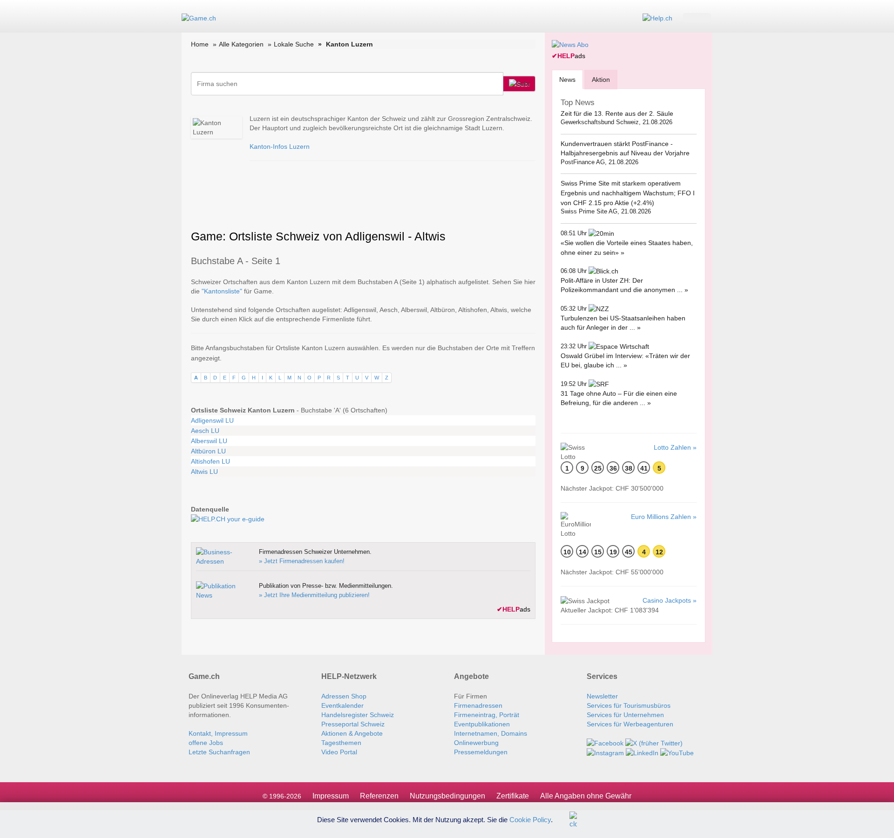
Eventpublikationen (482, 724)
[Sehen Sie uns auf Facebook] (605, 742)
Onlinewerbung (476, 742)
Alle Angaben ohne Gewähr (585, 796)
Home (200, 44)
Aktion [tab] (601, 79)
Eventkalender (342, 705)
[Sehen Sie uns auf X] (654, 742)
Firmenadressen (478, 705)
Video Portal (339, 752)
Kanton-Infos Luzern (280, 146)
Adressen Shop (343, 696)
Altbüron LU (208, 451)
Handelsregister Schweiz (357, 714)
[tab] (567, 79)
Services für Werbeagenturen (630, 724)
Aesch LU (205, 430)
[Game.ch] (199, 17)
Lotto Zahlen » (675, 447)
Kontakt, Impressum (218, 733)
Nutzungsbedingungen (447, 796)
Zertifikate (512, 796)
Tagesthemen (341, 742)
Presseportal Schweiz (353, 724)
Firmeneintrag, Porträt (486, 714)
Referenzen (379, 796)
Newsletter (602, 696)
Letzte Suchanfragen (219, 752)
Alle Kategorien (241, 44)
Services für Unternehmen (625, 714)
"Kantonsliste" (222, 291)
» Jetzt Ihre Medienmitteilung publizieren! (314, 595)
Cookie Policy (530, 819)
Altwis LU (204, 471)
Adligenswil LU (212, 420)
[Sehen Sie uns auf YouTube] (677, 752)
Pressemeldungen (481, 752)
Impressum (330, 796)
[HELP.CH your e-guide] (657, 17)
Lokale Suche (294, 44)
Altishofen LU (210, 461)
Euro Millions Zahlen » (664, 516)
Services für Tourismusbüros (628, 705)
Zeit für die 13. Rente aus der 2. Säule (617, 113)
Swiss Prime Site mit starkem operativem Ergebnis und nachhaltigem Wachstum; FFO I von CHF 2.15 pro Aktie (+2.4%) (628, 193)
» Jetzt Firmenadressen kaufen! (302, 561)
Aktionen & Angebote (352, 733)
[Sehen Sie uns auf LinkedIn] (642, 752)
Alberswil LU (209, 441)
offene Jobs (206, 742)
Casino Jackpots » (670, 600)
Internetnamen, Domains (490, 733)
